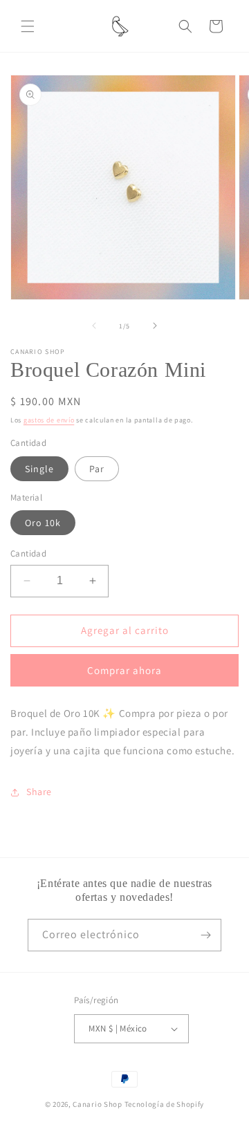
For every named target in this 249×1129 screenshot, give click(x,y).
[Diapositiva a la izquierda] (94, 325)
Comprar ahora (124, 670)
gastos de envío (49, 420)
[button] (27, 26)
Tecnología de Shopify (164, 1104)
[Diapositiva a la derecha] (155, 325)
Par (96, 469)
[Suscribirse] (205, 935)
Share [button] (39, 791)
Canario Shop (97, 1104)
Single (39, 469)
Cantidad (28, 553)
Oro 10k (43, 522)
